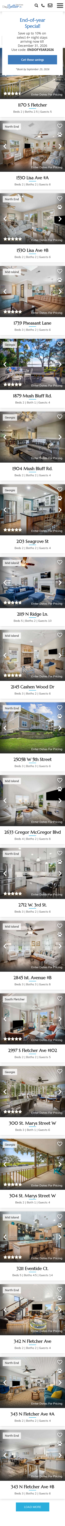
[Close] (58, 16)
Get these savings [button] (32, 59)
